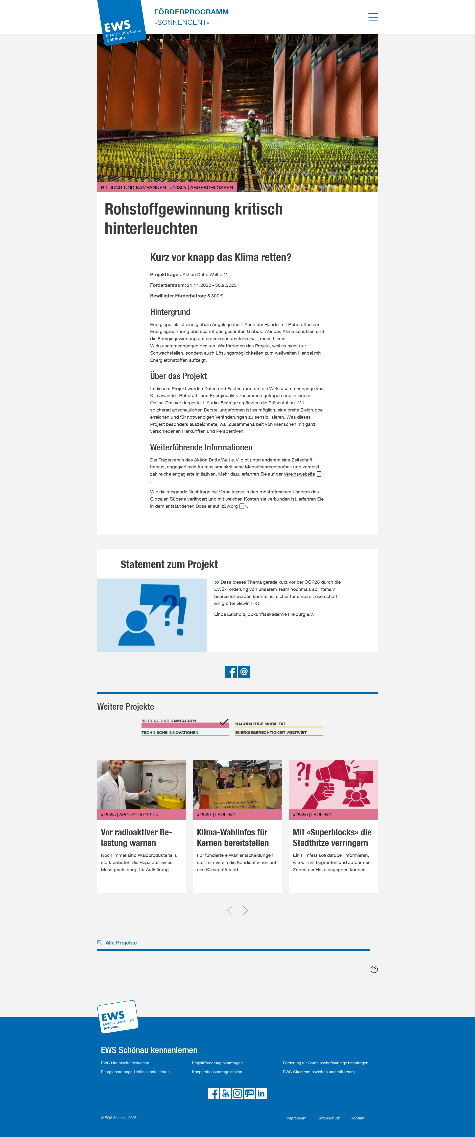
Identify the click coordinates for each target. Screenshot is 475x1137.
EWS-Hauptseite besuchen (125, 1062)
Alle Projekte (121, 942)
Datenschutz (328, 1117)
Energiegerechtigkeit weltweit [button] (271, 732)
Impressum (297, 1117)
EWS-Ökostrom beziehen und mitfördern (319, 1071)
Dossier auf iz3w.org (217, 506)
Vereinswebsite (299, 474)
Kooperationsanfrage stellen (217, 1071)
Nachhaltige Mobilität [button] (260, 723)
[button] (231, 671)
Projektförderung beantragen (217, 1062)
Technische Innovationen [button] (170, 732)
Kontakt (357, 1117)
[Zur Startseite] (122, 16)
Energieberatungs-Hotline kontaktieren (135, 1071)
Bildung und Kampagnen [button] (169, 720)
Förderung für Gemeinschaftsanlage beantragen (325, 1062)
